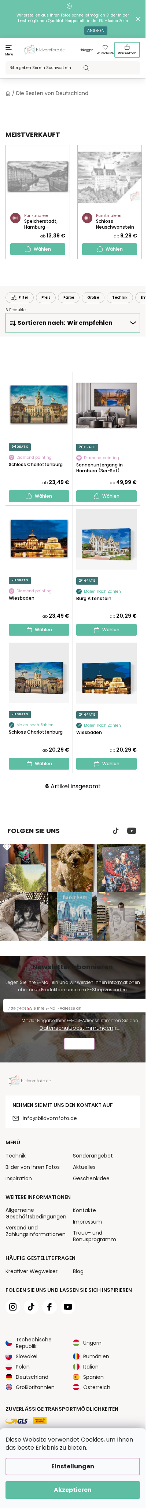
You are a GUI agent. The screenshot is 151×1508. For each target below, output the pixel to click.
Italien (91, 1366)
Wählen (42, 249)
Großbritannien (35, 1387)
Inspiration (18, 1178)
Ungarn (92, 1343)
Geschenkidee (91, 1178)
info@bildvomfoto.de (50, 1118)
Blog (78, 1271)
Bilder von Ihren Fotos (32, 1167)
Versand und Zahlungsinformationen (35, 1231)
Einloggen (86, 50)
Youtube (131, 830)
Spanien (93, 1377)
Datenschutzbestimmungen (76, 1028)
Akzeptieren (73, 1490)
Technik (15, 1155)
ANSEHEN (95, 30)
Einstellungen (72, 1466)
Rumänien (96, 1356)
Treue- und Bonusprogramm (94, 1236)
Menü (9, 54)
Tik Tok (116, 830)
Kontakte (84, 1210)
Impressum (87, 1221)
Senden (79, 1044)
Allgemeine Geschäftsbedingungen (35, 1213)
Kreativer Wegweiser (31, 1271)
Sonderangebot (93, 1155)
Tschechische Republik (34, 1342)
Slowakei (26, 1356)
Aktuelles (84, 1167)
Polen (23, 1366)
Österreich (96, 1387)
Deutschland (32, 1377)
